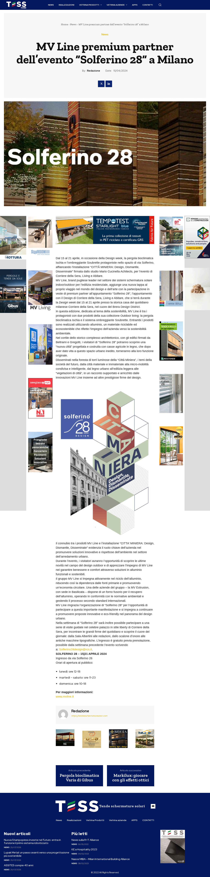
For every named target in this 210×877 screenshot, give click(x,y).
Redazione (93, 70)
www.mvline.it (65, 696)
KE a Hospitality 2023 (84, 849)
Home (64, 24)
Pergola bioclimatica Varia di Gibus (79, 777)
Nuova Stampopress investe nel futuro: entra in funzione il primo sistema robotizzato (32, 841)
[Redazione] (63, 714)
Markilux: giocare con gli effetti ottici (130, 777)
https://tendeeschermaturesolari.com (89, 715)
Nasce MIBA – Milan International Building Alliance (101, 859)
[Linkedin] (108, 84)
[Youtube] (153, 806)
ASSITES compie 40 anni (18, 865)
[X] (101, 84)
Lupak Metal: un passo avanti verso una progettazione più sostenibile (36, 854)
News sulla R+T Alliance (85, 840)
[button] (159, 4)
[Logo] (16, 5)
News (73, 24)
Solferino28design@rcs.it (75, 649)
